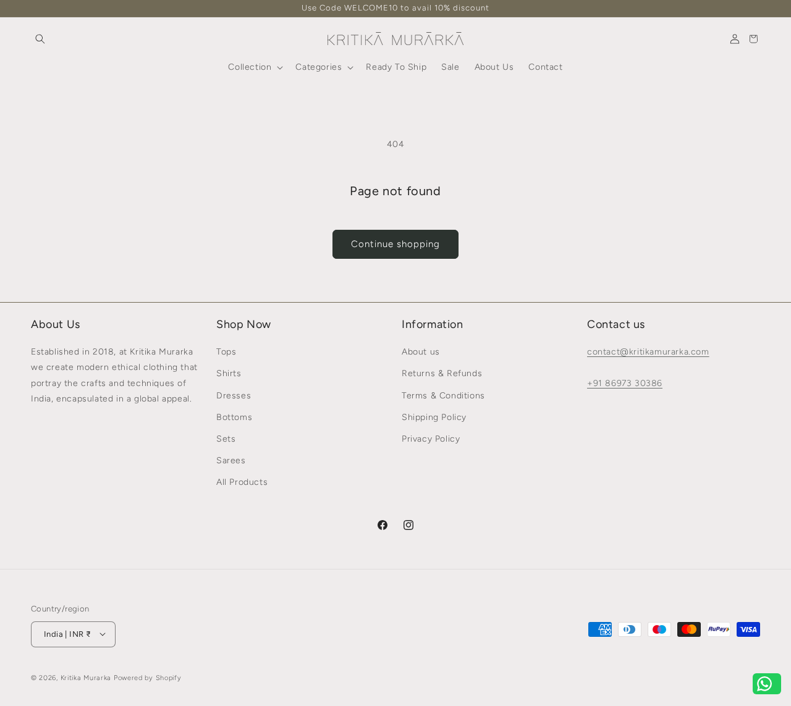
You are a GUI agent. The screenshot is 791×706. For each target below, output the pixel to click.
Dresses (233, 395)
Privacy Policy (431, 439)
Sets (225, 439)
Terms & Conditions (443, 395)
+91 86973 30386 (624, 383)
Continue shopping (395, 244)
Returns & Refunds (442, 374)
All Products (242, 482)
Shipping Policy (434, 417)
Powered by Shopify (148, 677)
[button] (40, 39)
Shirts (229, 374)
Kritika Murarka (86, 677)
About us (421, 352)
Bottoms (234, 417)
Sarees (231, 460)
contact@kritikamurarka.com (648, 352)
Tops (226, 352)
